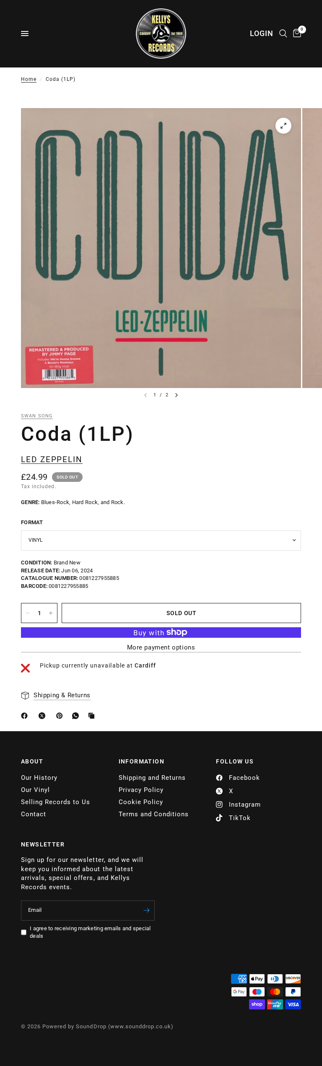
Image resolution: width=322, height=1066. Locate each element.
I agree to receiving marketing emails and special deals (90, 932)
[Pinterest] (61, 716)
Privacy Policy (141, 790)
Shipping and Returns (152, 777)
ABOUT (32, 761)
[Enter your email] (146, 910)
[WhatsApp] (77, 716)
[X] (44, 716)
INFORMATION (141, 761)
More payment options (161, 647)
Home (28, 79)
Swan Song (37, 416)
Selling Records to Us (55, 802)
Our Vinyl (35, 790)
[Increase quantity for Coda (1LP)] (50, 613)
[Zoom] (283, 126)
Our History (39, 777)
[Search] (283, 33)
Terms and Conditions (154, 814)
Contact (33, 814)
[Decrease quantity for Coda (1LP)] (27, 613)
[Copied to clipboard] (93, 716)
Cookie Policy (141, 802)
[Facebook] (26, 716)
